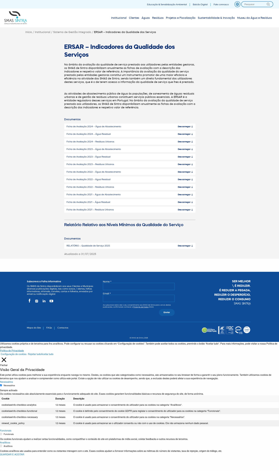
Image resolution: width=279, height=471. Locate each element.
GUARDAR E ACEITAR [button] (12, 454)
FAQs (49, 327)
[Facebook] (30, 302)
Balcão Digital (200, 4)
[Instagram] (37, 302)
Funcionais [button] (5, 430)
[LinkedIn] (44, 302)
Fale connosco (221, 4)
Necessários (9, 385)
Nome (107, 281)
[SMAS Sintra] (15, 17)
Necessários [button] (6, 381)
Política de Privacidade (12, 350)
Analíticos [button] (5, 442)
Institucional (42, 32)
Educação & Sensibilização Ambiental (167, 4)
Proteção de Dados (141, 307)
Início (28, 32)
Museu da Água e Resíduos (254, 17)
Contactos (62, 327)
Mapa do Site (34, 327)
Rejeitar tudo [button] (34, 354)
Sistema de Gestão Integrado (72, 32)
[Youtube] (51, 302)
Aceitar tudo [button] (47, 354)
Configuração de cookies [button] (13, 354)
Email (107, 293)
